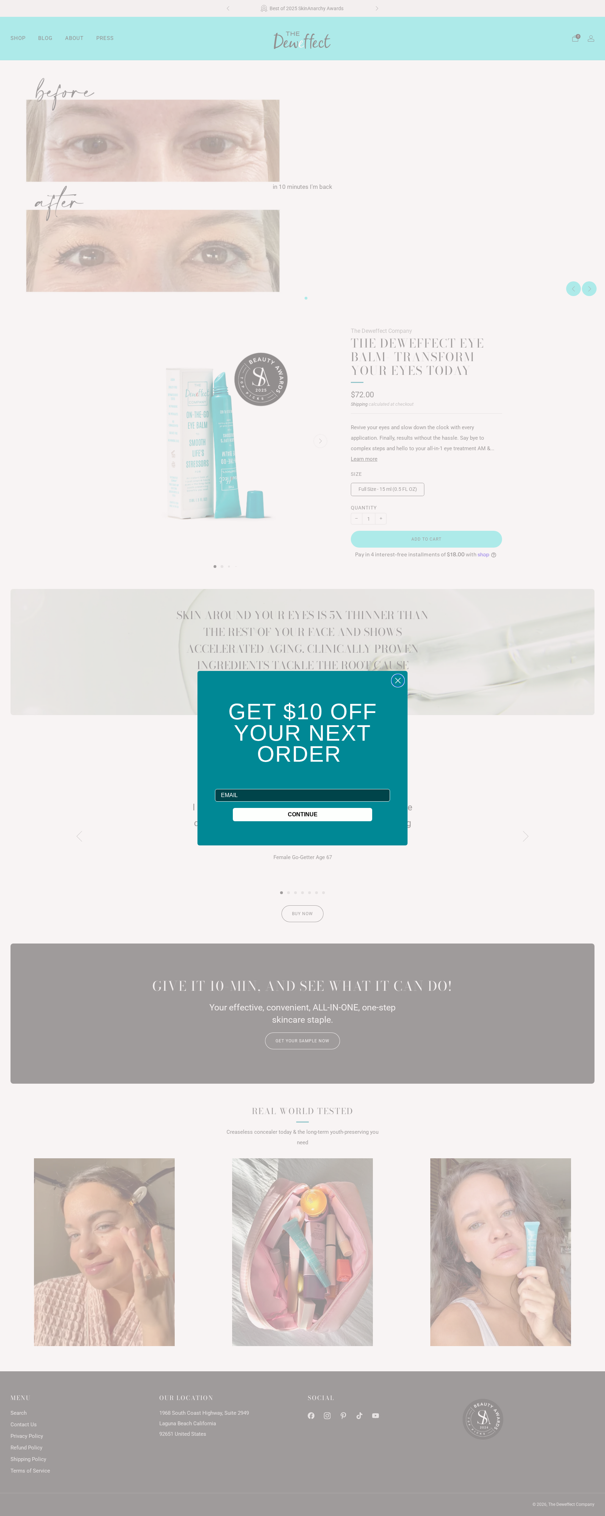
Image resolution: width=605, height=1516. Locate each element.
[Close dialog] (398, 680)
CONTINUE (303, 814)
